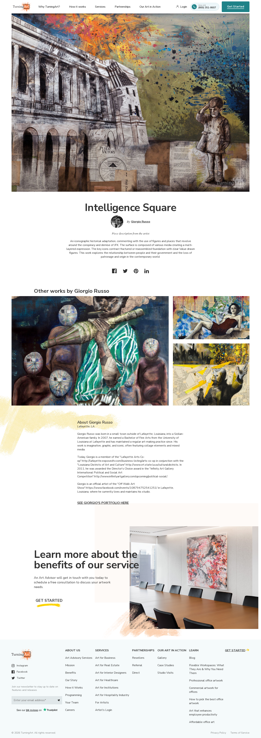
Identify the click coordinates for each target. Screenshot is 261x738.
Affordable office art (201, 722)
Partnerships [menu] (122, 7)
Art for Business (105, 658)
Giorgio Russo (140, 222)
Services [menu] (100, 7)
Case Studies (165, 665)
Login (183, 7)
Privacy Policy (218, 732)
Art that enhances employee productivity (203, 713)
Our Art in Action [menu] (150, 7)
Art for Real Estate (107, 665)
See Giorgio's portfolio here (103, 503)
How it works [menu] (77, 7)
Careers (70, 710)
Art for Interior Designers (110, 673)
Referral (137, 665)
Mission (70, 665)
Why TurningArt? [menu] (49, 7)
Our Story (71, 680)
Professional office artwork (206, 680)
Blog (192, 658)
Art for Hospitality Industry (112, 695)
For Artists (102, 702)
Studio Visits (165, 673)
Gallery (162, 658)
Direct (136, 673)
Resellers (138, 658)
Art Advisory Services (78, 658)
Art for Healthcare (106, 680)
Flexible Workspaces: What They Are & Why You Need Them (206, 669)
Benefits (70, 673)
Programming (73, 695)
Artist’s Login (103, 710)
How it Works (74, 688)
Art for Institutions (106, 688)
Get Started (235, 7)
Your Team (71, 702)
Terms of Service (239, 732)
